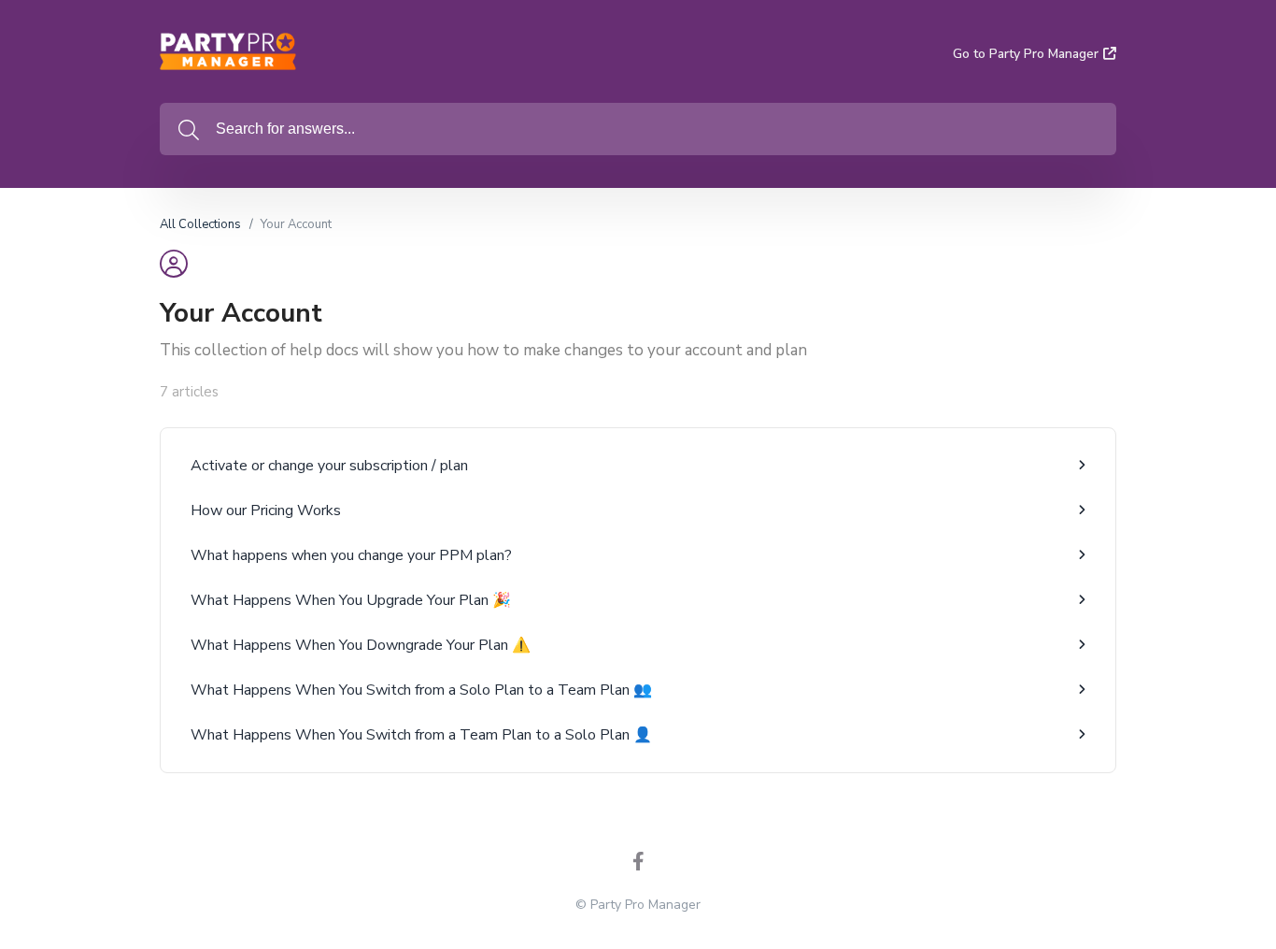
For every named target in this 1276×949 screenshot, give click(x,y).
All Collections (200, 224)
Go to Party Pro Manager (1026, 54)
